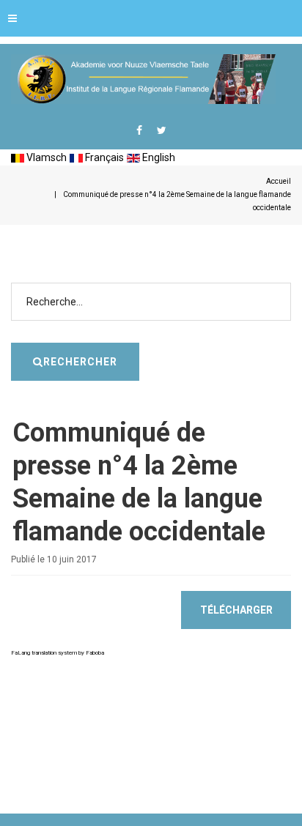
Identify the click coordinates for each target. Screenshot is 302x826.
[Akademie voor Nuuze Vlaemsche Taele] (143, 79)
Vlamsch (45, 157)
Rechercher (80, 362)
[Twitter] (161, 130)
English (157, 157)
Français (103, 157)
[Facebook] (139, 130)
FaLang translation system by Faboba (57, 653)
